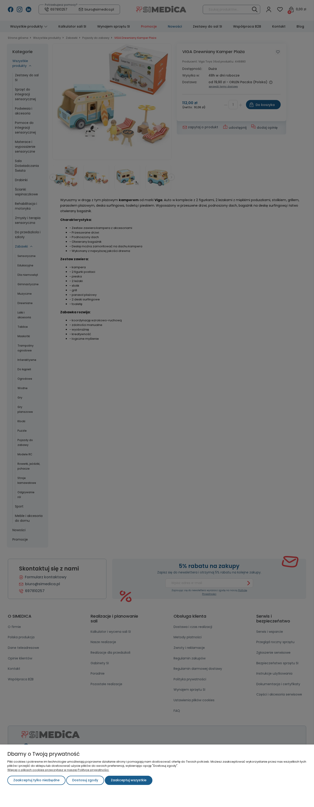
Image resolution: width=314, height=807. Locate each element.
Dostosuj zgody (85, 780)
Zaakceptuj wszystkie (128, 780)
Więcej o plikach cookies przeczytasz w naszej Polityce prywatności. (58, 770)
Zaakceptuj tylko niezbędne (36, 780)
